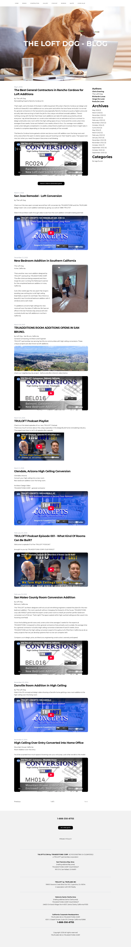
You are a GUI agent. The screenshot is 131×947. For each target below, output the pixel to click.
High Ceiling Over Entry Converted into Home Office (49, 742)
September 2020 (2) (99, 152)
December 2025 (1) (99, 115)
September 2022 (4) (99, 147)
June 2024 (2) (97, 128)
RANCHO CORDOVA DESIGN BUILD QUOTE (51, 183)
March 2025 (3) (97, 118)
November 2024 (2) (99, 123)
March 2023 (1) (97, 133)
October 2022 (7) (98, 145)
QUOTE (72, 3)
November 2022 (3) (99, 142)
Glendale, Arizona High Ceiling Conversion (42, 471)
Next (86, 801)
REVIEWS (63, 3)
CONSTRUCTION (34, 3)
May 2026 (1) (96, 110)
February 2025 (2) (98, 120)
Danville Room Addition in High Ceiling (40, 685)
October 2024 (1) (98, 125)
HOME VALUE (81, 3)
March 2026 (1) (97, 113)
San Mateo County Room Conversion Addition (44, 597)
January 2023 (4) (98, 138)
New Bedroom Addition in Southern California (45, 260)
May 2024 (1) (96, 130)
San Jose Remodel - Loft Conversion (38, 196)
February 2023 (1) (98, 135)
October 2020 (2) (98, 150)
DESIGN (24, 3)
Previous (17, 801)
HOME (16, 3)
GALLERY (45, 3)
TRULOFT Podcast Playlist (31, 421)
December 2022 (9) (99, 140)
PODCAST (54, 3)
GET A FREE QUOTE (65, 827)
